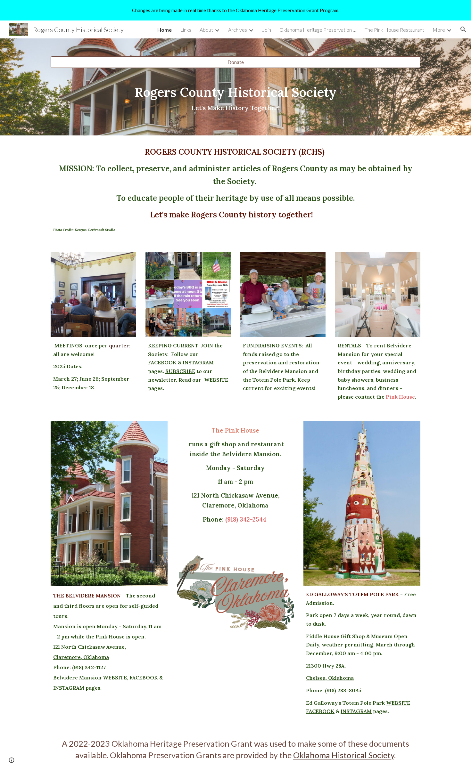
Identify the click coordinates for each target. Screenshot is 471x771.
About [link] (206, 30)
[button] (463, 29)
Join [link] (266, 30)
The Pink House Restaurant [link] (394, 30)
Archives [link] (237, 30)
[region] (235, 10)
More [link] (439, 30)
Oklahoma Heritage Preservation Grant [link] (317, 30)
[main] (235, 99)
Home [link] (164, 30)
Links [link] (185, 30)
